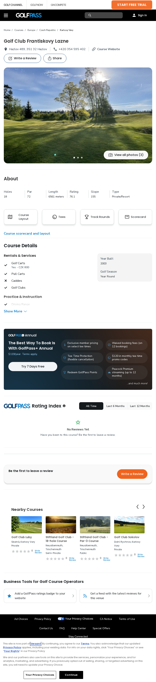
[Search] (90, 15)
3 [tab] (82, 157)
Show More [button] (13, 311)
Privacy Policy (43, 619)
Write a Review (132, 474)
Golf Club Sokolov (126, 537)
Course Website (108, 49)
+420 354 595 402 (72, 49)
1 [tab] (74, 157)
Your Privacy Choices (79, 618)
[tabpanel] (78, 115)
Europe (31, 30)
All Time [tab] (91, 406)
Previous (137, 507)
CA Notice (106, 619)
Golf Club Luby (21, 537)
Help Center (78, 628)
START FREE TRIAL (131, 4)
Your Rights (11, 651)
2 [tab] (78, 157)
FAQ (62, 628)
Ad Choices (21, 619)
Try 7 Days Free (32, 366)
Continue (71, 675)
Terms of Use (127, 619)
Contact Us (46, 628)
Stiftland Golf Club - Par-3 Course (94, 539)
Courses (18, 30)
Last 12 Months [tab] (140, 406)
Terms (85, 643)
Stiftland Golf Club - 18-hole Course (60, 539)
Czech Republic (47, 30)
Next (143, 507)
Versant (35, 643)
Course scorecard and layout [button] (27, 233)
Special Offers (101, 628)
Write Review (38, 551)
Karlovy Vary (66, 30)
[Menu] (6, 15)
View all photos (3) (129, 155)
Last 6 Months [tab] (116, 406)
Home (7, 30)
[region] (78, 660)
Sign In (142, 15)
